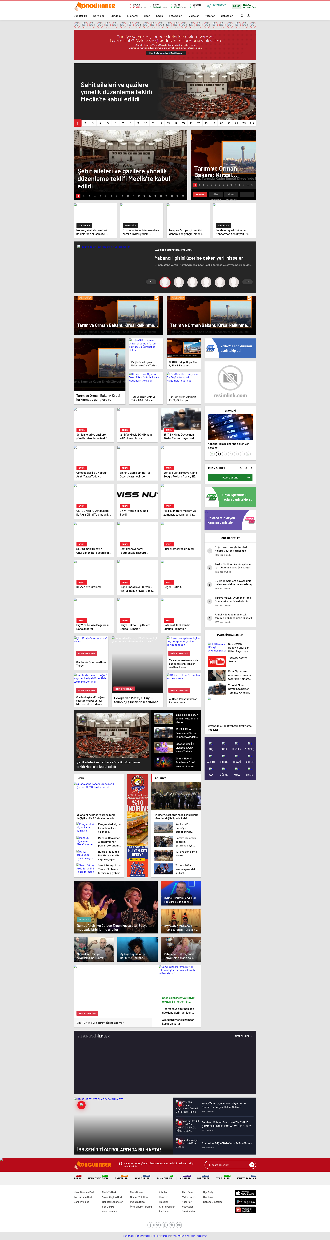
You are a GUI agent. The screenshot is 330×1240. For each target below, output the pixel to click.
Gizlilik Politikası (152, 1235)
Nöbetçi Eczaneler (112, 1201)
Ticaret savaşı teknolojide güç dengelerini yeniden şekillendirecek (178, 1010)
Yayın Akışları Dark (112, 1196)
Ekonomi (132, 15)
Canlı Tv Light (81, 1201)
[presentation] (251, 122)
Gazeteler (227, 15)
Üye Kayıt (208, 1196)
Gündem (116, 15)
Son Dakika (80, 15)
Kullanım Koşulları (186, 1235)
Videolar (194, 15)
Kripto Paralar (246, 1177)
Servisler (98, 15)
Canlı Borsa (136, 1192)
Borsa (77, 1177)
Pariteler (203, 1177)
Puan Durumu (165, 1177)
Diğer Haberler (216, 195)
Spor (147, 15)
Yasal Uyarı (202, 1235)
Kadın (159, 15)
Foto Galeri (175, 15)
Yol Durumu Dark (83, 1196)
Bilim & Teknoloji (231, 195)
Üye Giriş (208, 1192)
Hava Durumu (142, 1177)
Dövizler (163, 1196)
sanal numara (109, 1211)
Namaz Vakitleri (98, 1177)
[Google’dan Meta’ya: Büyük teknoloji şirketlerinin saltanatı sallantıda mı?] (180, 979)
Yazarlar (210, 15)
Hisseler (185, 1177)
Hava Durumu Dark (84, 1192)
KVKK (174, 1235)
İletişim (139, 1235)
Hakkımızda (129, 1235)
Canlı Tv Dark (109, 1192)
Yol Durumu (223, 1177)
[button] (77, 123)
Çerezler (165, 1235)
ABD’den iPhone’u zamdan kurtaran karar (178, 1021)
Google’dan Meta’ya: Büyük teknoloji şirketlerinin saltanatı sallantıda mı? (178, 999)
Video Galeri (188, 1196)
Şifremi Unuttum (212, 1201)
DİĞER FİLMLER (242, 1036)
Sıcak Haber (189, 1211)
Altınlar (163, 1192)
